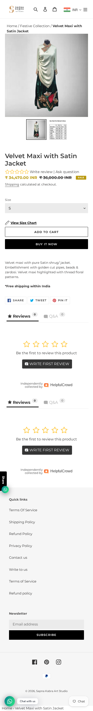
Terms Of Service (23, 510)
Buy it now (46, 244)
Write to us (18, 569)
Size (8, 200)
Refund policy (20, 593)
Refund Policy (20, 534)
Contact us (18, 557)
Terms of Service (22, 581)
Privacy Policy (20, 546)
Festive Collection (35, 26)
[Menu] (85, 9)
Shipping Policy (22, 522)
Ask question (67, 172)
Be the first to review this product (46, 353)
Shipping (12, 184)
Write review (41, 172)
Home (12, 26)
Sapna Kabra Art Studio (52, 691)
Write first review (48, 364)
